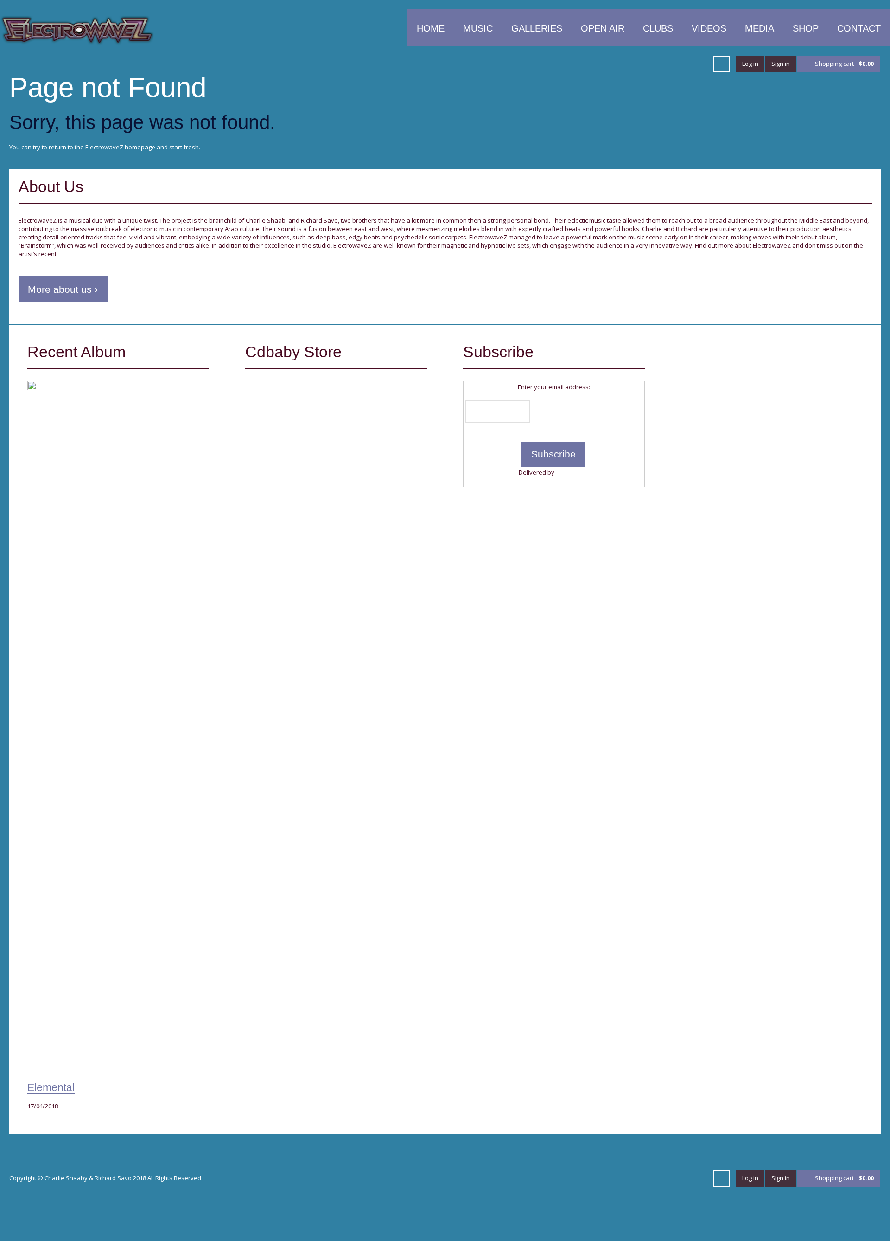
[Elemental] (118, 729)
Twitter (515, 64)
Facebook (532, 64)
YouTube (548, 64)
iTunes (582, 64)
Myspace (665, 64)
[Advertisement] (772, 408)
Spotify (649, 64)
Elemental (51, 1087)
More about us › (63, 289)
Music (478, 28)
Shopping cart (844, 63)
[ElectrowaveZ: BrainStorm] (297, 497)
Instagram (699, 64)
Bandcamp (682, 64)
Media (759, 28)
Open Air (602, 28)
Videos (709, 28)
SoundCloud (599, 64)
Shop (806, 28)
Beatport (615, 64)
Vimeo (565, 64)
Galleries (536, 28)
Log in (750, 63)
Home (431, 28)
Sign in (780, 63)
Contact (859, 28)
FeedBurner (572, 472)
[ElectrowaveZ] (77, 29)
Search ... (721, 64)
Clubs (658, 28)
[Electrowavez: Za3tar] (297, 419)
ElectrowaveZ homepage (120, 147)
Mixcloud (632, 64)
